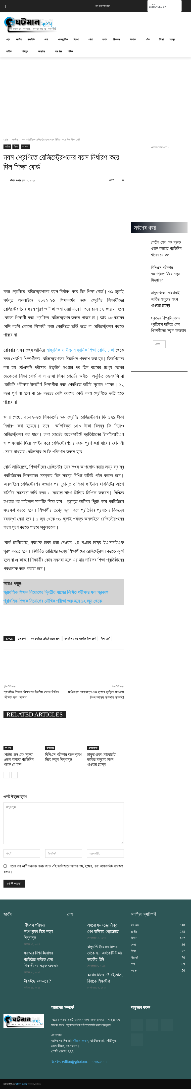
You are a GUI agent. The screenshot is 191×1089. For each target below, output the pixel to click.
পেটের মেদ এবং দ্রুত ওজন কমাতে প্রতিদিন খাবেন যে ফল (18, 759)
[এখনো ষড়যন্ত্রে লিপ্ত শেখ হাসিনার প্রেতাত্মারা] (75, 928)
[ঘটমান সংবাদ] (37, 24)
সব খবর (25, 146)
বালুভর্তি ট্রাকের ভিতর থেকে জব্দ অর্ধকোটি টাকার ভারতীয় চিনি (104, 953)
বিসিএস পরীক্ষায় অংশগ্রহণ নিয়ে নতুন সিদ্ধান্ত (63, 757)
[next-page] (14, 775)
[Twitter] (152, 1025)
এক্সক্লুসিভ (93, 748)
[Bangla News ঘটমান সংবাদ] (23, 1021)
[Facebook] (137, 1025)
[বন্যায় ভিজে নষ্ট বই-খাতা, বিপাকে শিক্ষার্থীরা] (75, 978)
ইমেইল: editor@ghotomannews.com (78, 1061)
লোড (157, 344)
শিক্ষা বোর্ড (105, 638)
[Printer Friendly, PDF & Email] (11, 626)
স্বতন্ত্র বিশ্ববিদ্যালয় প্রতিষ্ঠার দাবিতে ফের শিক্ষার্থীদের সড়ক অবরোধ (168, 324)
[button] (136, 5)
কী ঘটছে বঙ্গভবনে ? (37, 981)
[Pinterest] (137, 1040)
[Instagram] (167, 1025)
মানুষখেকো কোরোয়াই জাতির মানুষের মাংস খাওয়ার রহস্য (101, 759)
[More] (175, 662)
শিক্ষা (16, 146)
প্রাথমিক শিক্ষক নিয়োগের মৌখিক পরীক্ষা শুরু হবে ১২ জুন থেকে (52, 601)
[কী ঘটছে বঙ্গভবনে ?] (11, 984)
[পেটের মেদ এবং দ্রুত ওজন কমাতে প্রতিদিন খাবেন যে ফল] (21, 738)
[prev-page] (6, 775)
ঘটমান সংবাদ (15, 180)
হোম (5, 139)
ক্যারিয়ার (50, 748)
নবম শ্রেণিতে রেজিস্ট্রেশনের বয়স (45, 638)
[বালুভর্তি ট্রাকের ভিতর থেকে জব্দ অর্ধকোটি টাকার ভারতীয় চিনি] (75, 950)
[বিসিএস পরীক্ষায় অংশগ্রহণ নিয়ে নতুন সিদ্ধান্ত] (63, 738)
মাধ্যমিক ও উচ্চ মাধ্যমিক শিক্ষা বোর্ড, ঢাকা (80, 350)
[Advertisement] (129, 23)
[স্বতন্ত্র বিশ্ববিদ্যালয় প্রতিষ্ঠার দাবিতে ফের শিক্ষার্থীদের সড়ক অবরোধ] (139, 321)
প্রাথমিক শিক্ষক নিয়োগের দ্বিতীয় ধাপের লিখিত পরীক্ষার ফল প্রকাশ (55, 592)
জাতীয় (15, 139)
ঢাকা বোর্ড (22, 638)
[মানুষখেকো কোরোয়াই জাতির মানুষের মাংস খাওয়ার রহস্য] (105, 738)
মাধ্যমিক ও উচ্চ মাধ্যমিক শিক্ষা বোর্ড (80, 638)
